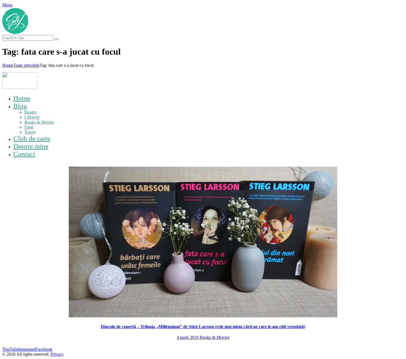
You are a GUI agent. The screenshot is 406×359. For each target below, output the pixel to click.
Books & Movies (215, 337)
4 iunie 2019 (188, 337)
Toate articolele (26, 65)
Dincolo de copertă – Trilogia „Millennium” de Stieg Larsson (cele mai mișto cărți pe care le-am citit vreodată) (203, 326)
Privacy (57, 354)
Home (7, 65)
